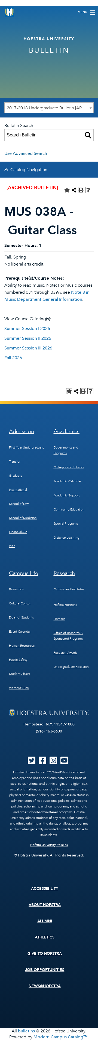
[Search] (88, 135)
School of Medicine (23, 518)
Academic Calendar (67, 481)
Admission (21, 431)
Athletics (45, 937)
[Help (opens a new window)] (88, 190)
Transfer (14, 461)
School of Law (19, 504)
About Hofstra (45, 904)
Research (64, 573)
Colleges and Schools (69, 467)
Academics (66, 431)
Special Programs (66, 523)
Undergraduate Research (71, 667)
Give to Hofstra (44, 953)
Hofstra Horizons (65, 605)
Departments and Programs (66, 450)
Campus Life (23, 573)
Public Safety (18, 660)
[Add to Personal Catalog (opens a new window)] (67, 190)
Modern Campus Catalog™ (60, 1037)
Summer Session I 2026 (27, 329)
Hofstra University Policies (49, 845)
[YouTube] (64, 762)
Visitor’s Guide (19, 688)
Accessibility (44, 888)
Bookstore (16, 589)
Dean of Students (21, 617)
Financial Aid (18, 532)
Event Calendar (19, 631)
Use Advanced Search (25, 153)
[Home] (9, 12)
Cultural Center (19, 603)
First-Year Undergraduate (26, 447)
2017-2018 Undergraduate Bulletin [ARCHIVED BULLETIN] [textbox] (50, 108)
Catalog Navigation (28, 170)
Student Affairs (19, 674)
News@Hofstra (45, 986)
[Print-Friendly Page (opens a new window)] (81, 190)
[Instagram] (53, 762)
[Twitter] (31, 762)
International (18, 490)
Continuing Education (69, 509)
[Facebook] (42, 762)
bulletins (26, 1031)
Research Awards (65, 652)
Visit (12, 546)
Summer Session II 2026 (27, 338)
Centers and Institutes (69, 589)
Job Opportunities (45, 969)
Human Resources (22, 645)
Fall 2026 (13, 358)
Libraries (59, 619)
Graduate (15, 475)
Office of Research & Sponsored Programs (68, 636)
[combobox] (49, 107)
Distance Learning (66, 537)
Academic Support (67, 495)
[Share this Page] (74, 190)
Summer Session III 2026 (28, 348)
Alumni (44, 921)
